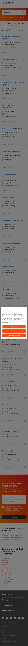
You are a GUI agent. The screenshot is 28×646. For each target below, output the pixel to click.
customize (14, 326)
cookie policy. (9, 322)
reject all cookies (14, 331)
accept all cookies (14, 335)
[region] (14, 323)
